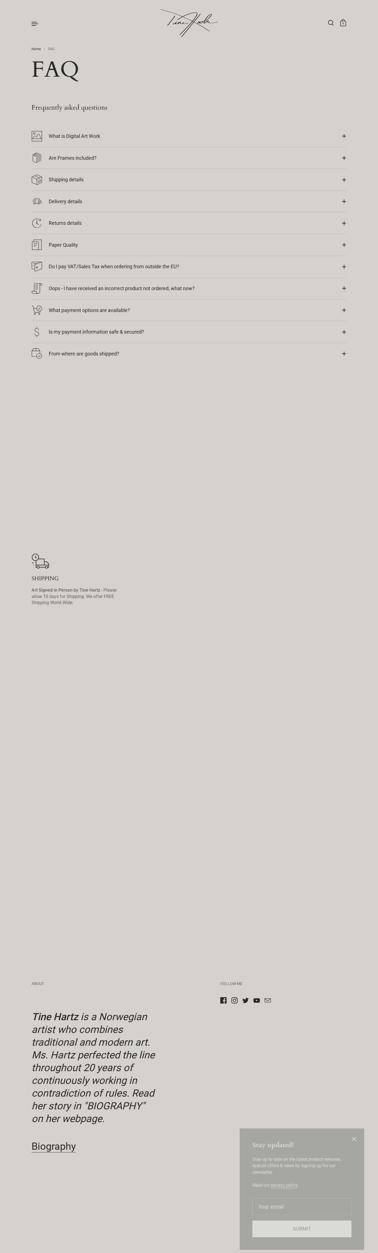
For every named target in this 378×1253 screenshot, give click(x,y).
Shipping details (66, 179)
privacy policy (284, 1174)
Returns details (65, 223)
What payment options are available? (89, 310)
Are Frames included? (73, 158)
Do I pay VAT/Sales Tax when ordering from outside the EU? (114, 266)
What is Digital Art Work (74, 136)
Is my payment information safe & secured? (96, 332)
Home (36, 49)
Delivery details (65, 201)
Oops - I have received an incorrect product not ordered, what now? (122, 288)
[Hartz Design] (189, 23)
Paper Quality (63, 245)
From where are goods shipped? (84, 354)
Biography (54, 1146)
